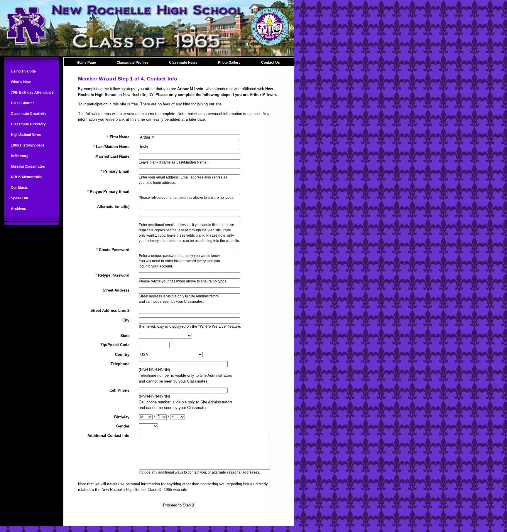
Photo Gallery (229, 62)
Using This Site (23, 71)
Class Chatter (22, 103)
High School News (26, 135)
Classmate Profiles (132, 62)
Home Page (86, 62)
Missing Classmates (28, 166)
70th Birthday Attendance (32, 92)
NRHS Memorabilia (27, 177)
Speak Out (19, 198)
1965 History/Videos (28, 145)
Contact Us (270, 62)
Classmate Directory (28, 124)
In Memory (19, 156)
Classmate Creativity (28, 114)
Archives (18, 209)
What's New (21, 82)
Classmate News (183, 62)
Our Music (19, 188)
